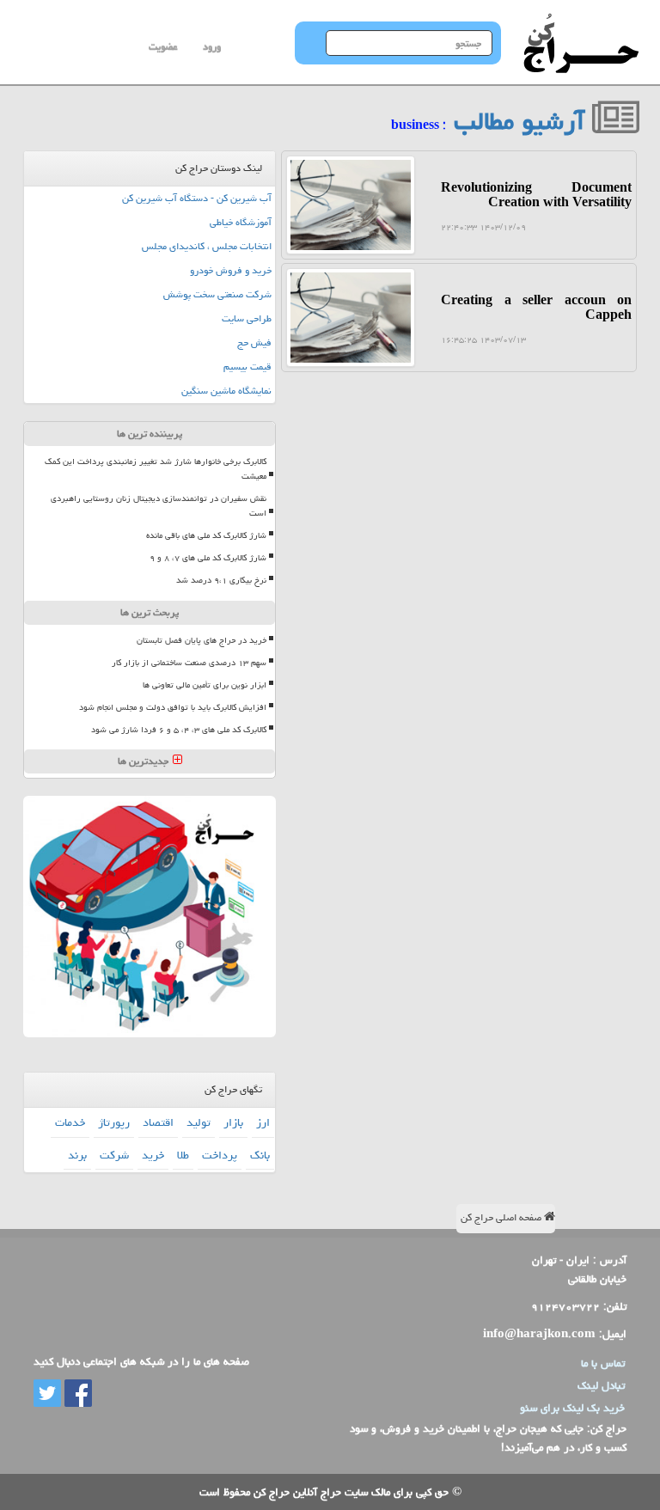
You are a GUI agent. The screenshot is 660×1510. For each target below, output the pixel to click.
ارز (263, 1122)
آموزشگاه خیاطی (241, 222)
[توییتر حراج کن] (47, 1395)
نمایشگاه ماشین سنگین (226, 390)
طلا (183, 1155)
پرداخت (219, 1155)
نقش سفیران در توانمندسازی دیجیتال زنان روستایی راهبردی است (158, 506)
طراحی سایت (247, 318)
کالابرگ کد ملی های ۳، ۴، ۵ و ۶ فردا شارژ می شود (178, 729)
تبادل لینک (601, 1385)
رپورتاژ (114, 1122)
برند (77, 1155)
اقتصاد (158, 1122)
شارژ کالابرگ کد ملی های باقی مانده (206, 535)
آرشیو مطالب (523, 121)
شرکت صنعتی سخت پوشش (217, 294)
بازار (233, 1122)
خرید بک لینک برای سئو (572, 1407)
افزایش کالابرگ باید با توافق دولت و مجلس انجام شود (172, 707)
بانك (260, 1155)
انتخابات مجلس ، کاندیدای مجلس (207, 246)
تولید (198, 1122)
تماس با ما (603, 1363)
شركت (114, 1155)
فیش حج (254, 342)
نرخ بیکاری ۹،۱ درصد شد (221, 580)
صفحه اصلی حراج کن (502, 1217)
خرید (153, 1155)
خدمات (70, 1122)
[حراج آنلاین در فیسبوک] (76, 1395)
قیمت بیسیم (247, 366)
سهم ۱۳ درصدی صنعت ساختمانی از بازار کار (189, 662)
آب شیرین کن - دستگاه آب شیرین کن (197, 198)
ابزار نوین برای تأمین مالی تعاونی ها (204, 685)
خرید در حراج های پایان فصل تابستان (201, 640)
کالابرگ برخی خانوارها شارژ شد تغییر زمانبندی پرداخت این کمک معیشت (155, 469)
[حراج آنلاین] (581, 21)
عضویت (163, 47)
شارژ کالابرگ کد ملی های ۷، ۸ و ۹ (208, 557)
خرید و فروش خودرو (231, 270)
